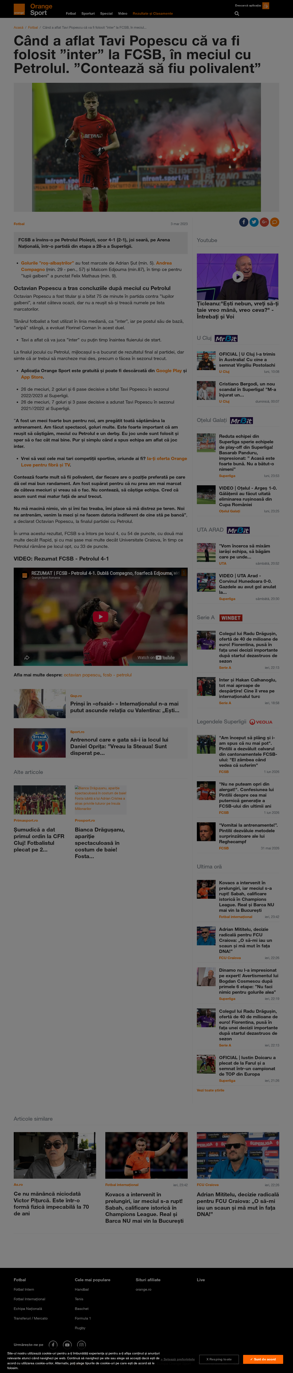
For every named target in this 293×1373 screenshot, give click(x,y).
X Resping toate (219, 1359)
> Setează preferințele (178, 1359)
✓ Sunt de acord (263, 1359)
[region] (146, 1359)
